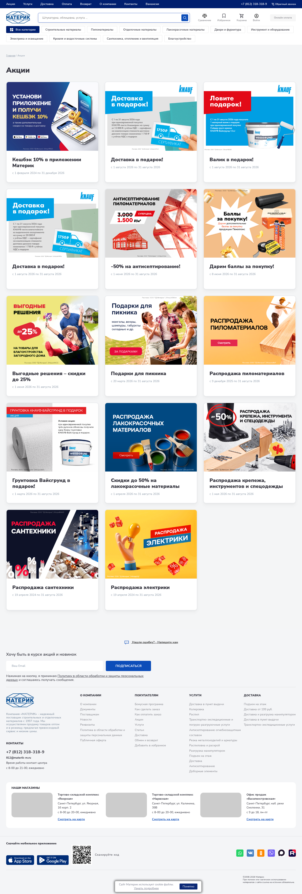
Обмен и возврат (146, 740)
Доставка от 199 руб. (258, 709)
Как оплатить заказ (148, 714)
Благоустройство (179, 39)
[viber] (271, 853)
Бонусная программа (149, 704)
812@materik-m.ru (18, 758)
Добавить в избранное (150, 745)
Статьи (139, 730)
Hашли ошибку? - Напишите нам (154, 642)
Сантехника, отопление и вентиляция (132, 39)
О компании (108, 4)
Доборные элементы (203, 771)
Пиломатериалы (102, 30)
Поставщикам (89, 714)
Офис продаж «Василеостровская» (261, 797)
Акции (10, 4)
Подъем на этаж (200, 756)
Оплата (67, 4)
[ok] (260, 853)
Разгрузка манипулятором (207, 751)
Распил (194, 714)
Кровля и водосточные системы (75, 39)
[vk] (250, 853)
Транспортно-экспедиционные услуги (269, 725)
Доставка (47, 4)
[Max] (281, 853)
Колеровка (196, 709)
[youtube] (292, 853)
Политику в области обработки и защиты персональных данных (75, 678)
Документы (87, 709)
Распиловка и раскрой (204, 745)
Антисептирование (202, 766)
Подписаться (128, 666)
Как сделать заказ (147, 709)
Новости (86, 720)
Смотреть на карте (71, 819)
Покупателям (146, 695)
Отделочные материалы (140, 30)
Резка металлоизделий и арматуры (213, 740)
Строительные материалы (63, 30)
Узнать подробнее (146, 888)
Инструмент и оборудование (270, 30)
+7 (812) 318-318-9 (254, 4)
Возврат (85, 4)
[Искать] (184, 17)
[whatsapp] (239, 853)
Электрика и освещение (26, 39)
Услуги (27, 4)
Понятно (188, 886)
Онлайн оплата (283, 17)
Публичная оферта (93, 740)
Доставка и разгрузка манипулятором (270, 714)
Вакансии (152, 4)
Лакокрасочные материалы (185, 30)
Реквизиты (87, 725)
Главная (10, 55)
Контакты (130, 4)
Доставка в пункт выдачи (206, 704)
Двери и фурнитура (227, 30)
